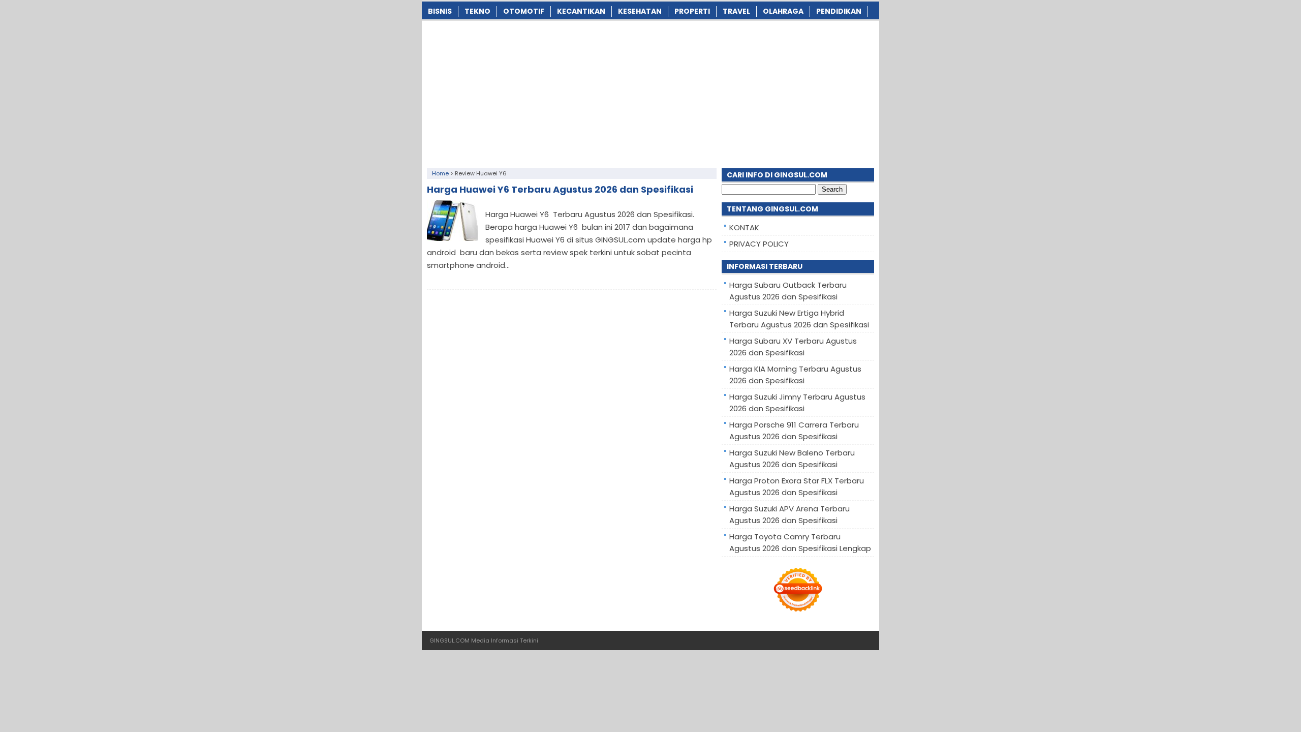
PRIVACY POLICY (759, 243)
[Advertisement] (650, 92)
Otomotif (523, 11)
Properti (692, 11)
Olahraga (783, 11)
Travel (736, 11)
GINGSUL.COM (449, 640)
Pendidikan (838, 11)
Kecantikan (581, 11)
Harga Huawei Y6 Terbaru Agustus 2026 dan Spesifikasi (560, 189)
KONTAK (744, 227)
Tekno (477, 11)
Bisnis (440, 11)
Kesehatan (640, 11)
